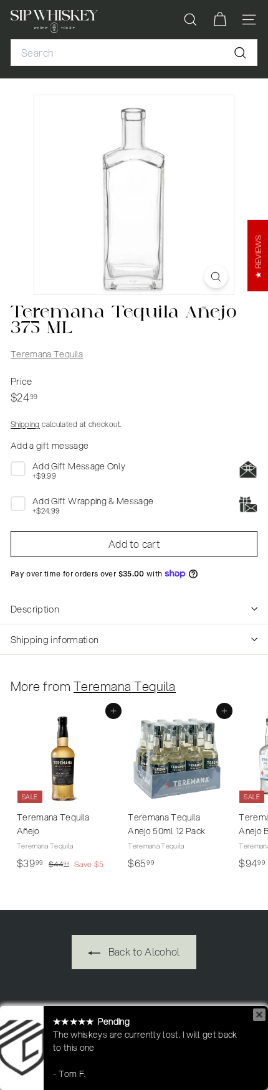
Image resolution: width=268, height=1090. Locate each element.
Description (35, 609)
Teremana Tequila (47, 354)
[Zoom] (215, 276)
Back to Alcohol (142, 951)
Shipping (25, 424)
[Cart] (219, 19)
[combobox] (134, 53)
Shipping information (55, 639)
